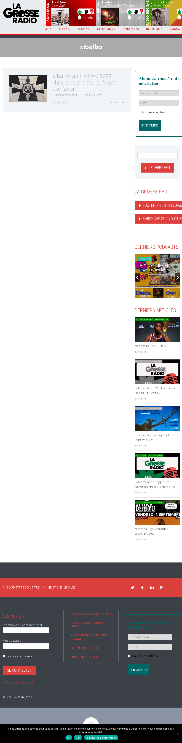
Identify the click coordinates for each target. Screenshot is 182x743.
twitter (132, 587)
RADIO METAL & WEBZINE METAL (88, 625)
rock (48, 13)
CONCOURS (106, 29)
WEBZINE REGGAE (161, 319)
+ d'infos (88, 17)
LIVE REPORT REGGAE (144, 319)
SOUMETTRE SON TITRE (23, 587)
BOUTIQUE (154, 29)
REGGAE (83, 29)
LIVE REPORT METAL (64, 95)
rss (162, 587)
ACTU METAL (140, 362)
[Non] (177, 733)
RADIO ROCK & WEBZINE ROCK (92, 614)
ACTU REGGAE (141, 455)
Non (78, 737)
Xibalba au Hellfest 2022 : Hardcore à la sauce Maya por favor (83, 82)
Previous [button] (137, 277)
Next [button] (177, 277)
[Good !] (80, 11)
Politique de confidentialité (101, 737)
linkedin (152, 587)
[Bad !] (91, 11)
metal (98, 13)
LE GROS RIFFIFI (145, 259)
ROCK (47, 29)
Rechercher (159, 167)
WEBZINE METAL (93, 95)
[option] (157, 276)
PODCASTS (130, 29)
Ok (68, 737)
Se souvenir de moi (18, 656)
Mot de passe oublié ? (18, 682)
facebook (142, 587)
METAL (64, 29)
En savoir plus (117, 102)
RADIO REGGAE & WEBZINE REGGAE (89, 637)
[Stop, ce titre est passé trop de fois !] (86, 11)
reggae (148, 13)
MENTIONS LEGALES (61, 587)
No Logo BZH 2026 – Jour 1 (151, 346)
